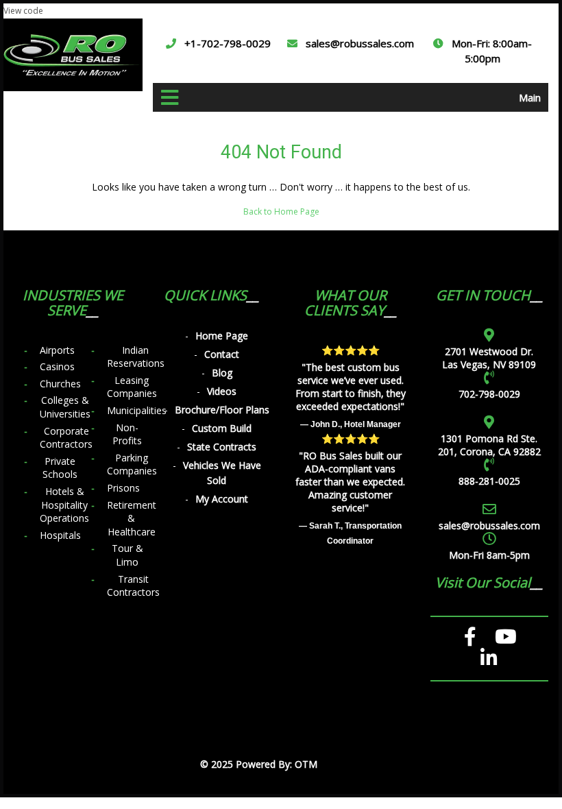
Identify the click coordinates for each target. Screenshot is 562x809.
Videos (221, 391)
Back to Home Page (281, 211)
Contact (221, 354)
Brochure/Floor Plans (222, 409)
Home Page (221, 335)
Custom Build (222, 428)
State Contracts (221, 446)
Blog (222, 372)
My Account (221, 498)
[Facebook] (470, 637)
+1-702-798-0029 (227, 43)
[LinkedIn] (489, 658)
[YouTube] (506, 637)
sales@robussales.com (360, 43)
